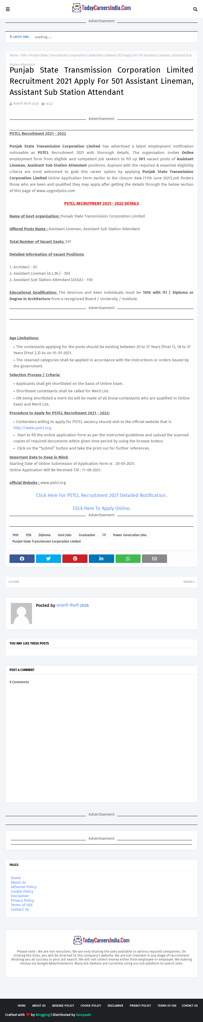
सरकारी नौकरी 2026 (26, 104)
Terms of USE (22, 905)
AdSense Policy (23, 887)
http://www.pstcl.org (32, 427)
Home (14, 55)
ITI (104, 535)
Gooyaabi (83, 1015)
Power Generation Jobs (130, 535)
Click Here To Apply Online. (102, 508)
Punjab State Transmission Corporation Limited (46, 541)
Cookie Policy (22, 891)
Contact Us (20, 909)
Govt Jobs (65, 535)
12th (28, 535)
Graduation (87, 535)
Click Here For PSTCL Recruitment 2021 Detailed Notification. (101, 495)
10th (24, 55)
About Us (18, 882)
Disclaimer (20, 896)
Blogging (43, 1015)
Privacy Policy (22, 900)
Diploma (45, 535)
